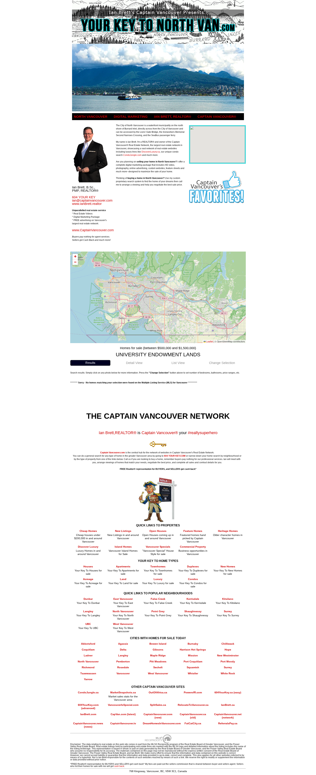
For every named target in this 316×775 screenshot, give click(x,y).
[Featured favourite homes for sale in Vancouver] (216, 172)
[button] (75, 256)
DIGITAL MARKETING (131, 116)
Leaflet (209, 341)
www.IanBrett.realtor (87, 204)
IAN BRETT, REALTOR (172, 116)
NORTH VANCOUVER (90, 116)
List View (178, 363)
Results (90, 362)
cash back (119, 766)
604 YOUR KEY (83, 197)
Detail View (134, 363)
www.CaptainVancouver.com (93, 230)
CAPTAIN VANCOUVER (217, 116)
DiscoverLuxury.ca (151, 151)
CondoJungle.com (132, 155)
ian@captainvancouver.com (92, 200)
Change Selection (222, 363)
